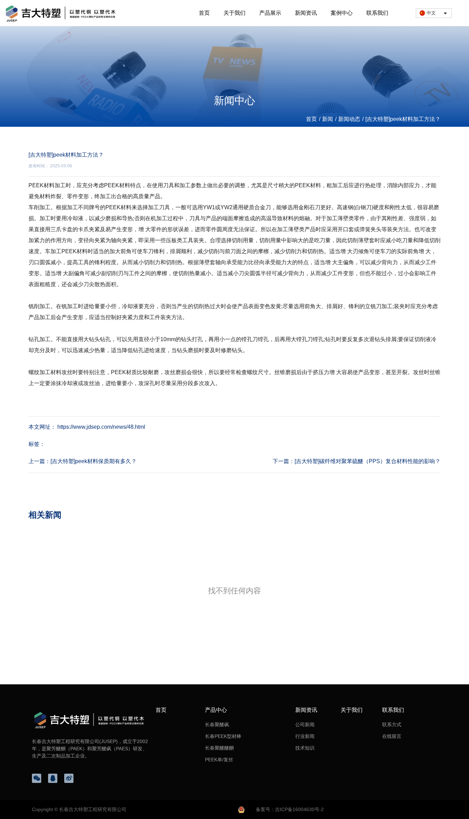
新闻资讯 (306, 13)
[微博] (68, 778)
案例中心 (342, 13)
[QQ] (52, 778)
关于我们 (234, 13)
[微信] (36, 778)
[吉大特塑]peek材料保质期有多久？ (93, 461)
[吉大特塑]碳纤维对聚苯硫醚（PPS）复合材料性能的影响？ (368, 461)
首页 (204, 13)
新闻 (327, 119)
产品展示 (270, 13)
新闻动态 (349, 119)
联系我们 (377, 13)
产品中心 (216, 710)
